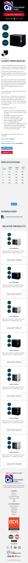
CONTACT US (7, 152)
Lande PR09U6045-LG (14, 248)
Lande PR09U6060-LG (14, 316)
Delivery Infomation (14, 506)
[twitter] (7, 547)
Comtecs (19, 560)
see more (23, 256)
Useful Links (14, 507)
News (14, 501)
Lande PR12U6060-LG (14, 452)
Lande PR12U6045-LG (14, 384)
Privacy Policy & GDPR (14, 498)
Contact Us (14, 494)
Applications (14, 511)
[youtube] (15, 547)
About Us (14, 493)
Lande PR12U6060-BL (14, 418)
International (14, 509)
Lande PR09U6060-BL (14, 282)
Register (14, 514)
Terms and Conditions (14, 496)
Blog (14, 499)
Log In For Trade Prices (14, 14)
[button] (14, 204)
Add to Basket (7, 148)
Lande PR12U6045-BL (14, 350)
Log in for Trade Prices (7, 141)
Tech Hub (14, 512)
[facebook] (11, 547)
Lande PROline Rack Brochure (14, 217)
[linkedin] (19, 547)
